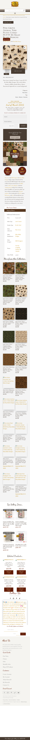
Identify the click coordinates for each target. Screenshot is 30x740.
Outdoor (17, 249)
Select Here (15, 137)
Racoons (25, 97)
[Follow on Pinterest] (16, 598)
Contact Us (6, 685)
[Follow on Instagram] (13, 598)
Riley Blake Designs (18, 15)
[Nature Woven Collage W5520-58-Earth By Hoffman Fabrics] (8, 559)
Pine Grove (24, 92)
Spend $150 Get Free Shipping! (15, 133)
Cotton (11, 15)
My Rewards (6, 682)
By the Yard (18, 225)
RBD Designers (8, 41)
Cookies (18, 699)
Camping (17, 247)
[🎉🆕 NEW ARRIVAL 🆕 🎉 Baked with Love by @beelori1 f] (15, 613)
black (6, 195)
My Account (6, 677)
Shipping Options (11, 210)
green (9, 195)
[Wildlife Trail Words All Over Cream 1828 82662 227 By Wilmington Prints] (8, 576)
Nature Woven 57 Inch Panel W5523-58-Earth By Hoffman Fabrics (21, 564)
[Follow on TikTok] (19, 598)
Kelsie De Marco (7, 703)
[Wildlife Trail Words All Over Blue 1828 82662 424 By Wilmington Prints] (21, 576)
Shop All (5, 15)
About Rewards (7, 679)
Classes (5, 659)
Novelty (17, 245)
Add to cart (18, 71)
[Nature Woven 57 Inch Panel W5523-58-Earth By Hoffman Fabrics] (21, 559)
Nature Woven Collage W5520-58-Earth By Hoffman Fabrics (9, 564)
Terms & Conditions (12, 699)
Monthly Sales (7, 664)
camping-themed (8, 187)
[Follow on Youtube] (18, 692)
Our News (5, 656)
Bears (16, 97)
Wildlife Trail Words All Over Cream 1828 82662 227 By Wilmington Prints (8, 581)
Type (8, 15)
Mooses (21, 97)
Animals (17, 251)
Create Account (7, 674)
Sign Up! (23, 633)
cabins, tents (10, 185)
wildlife (21, 183)
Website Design (24, 701)
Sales (4, 661)
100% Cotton (18, 221)
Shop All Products (8, 667)
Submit (23, 126)
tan (12, 195)
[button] (24, 47)
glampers (16, 185)
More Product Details (11, 207)
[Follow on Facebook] (10, 598)
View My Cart (7, 22)
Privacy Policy (5, 699)
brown (20, 193)
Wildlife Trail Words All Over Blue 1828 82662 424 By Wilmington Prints (21, 581)
